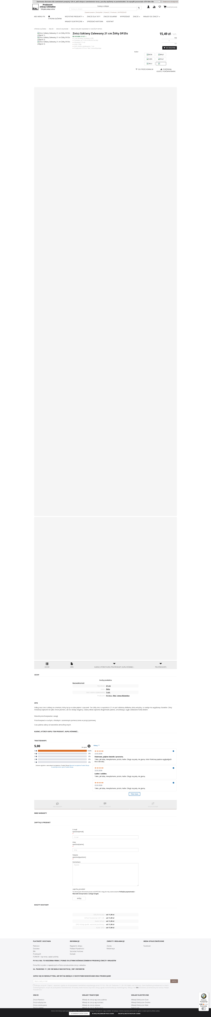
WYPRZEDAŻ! (122, 12)
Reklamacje (111, 949)
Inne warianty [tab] (57, 806)
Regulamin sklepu (76, 946)
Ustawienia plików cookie (79, 1013)
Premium (113, 12)
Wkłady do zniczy (151, 16)
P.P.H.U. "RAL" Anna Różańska (91, 48)
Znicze (136, 16)
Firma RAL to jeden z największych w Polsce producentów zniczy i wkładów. (59, 965)
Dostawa (36, 949)
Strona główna (40, 29)
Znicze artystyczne (39, 1002)
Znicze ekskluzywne (40, 1005)
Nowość (106, 12)
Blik (34, 951)
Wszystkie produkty (74, 16)
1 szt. (92, 46)
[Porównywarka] (154, 6)
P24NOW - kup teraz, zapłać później (45, 957)
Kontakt (72, 954)
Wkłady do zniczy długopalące (92, 1008)
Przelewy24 (37, 954)
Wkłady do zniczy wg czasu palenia (94, 1000)
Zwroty (109, 946)
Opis (72, 667)
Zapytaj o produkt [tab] (105, 806)
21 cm (83, 42)
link (137, 987)
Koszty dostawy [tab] (153, 806)
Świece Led (135, 1008)
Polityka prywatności (126, 892)
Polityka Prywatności (77, 949)
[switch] (204, 1008)
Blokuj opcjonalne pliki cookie (103, 1013)
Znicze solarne (38, 1008)
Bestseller (99, 12)
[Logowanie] (148, 6)
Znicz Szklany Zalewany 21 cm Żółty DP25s (86, 29)
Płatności (36, 946)
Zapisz (174, 981)
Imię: (78, 843)
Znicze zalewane (62, 29)
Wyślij (79, 898)
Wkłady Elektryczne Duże (139, 1000)
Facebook (147, 946)
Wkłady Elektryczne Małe (139, 1005)
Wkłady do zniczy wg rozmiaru (92, 1002)
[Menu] (207, 993)
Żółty (79, 44)
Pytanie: (79, 856)
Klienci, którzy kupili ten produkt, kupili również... (114, 667)
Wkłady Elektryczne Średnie (140, 1002)
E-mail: (78, 830)
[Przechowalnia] (159, 6)
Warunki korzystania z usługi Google (86, 894)
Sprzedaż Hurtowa (76, 951)
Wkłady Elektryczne (74, 21)
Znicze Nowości (38, 1000)
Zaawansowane (90, 12)
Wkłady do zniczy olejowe (91, 1005)
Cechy (47, 667)
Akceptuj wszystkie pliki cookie (129, 1013)
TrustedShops (160, 667)
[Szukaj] (139, 8)
